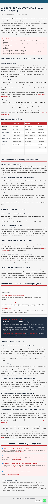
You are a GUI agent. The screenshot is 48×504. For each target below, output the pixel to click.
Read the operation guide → (17, 466)
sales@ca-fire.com (34, 333)
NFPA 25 (2, 437)
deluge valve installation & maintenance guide (11, 439)
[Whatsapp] (44, 500)
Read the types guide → (17, 459)
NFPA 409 (13, 260)
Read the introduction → (21, 451)
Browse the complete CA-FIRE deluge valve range (14, 333)
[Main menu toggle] (45, 1)
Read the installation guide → (13, 474)
